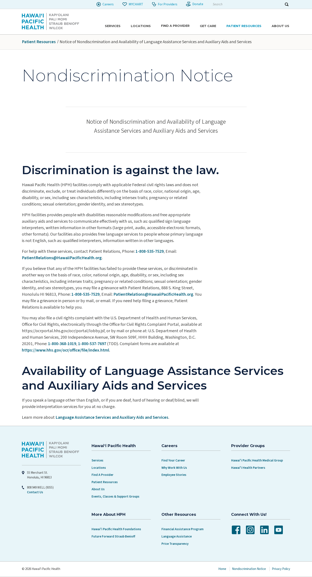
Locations (99, 468)
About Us (98, 489)
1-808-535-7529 (150, 251)
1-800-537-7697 (92, 344)
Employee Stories (173, 475)
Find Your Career (173, 460)
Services (97, 460)
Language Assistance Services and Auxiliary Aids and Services (112, 417)
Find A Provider (102, 475)
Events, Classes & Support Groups (115, 496)
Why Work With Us (174, 468)
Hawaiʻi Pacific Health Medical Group (257, 460)
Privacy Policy (281, 569)
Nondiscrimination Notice (249, 569)
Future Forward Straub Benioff (113, 536)
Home (222, 569)
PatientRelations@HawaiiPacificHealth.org (62, 258)
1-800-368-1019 (62, 344)
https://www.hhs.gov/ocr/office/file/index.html (65, 350)
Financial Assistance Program (182, 529)
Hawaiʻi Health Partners (248, 468)
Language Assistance (176, 536)
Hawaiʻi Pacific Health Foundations (116, 529)
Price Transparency (174, 544)
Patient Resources (39, 42)
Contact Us (35, 492)
